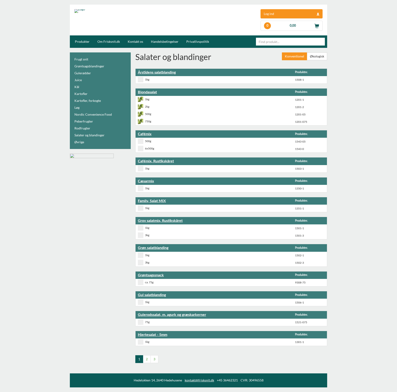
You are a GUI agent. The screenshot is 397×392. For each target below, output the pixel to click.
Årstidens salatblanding (157, 72)
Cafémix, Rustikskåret (156, 161)
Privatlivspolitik (197, 41)
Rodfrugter (82, 128)
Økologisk (317, 56)
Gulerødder (82, 73)
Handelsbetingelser (165, 41)
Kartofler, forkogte (87, 101)
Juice (78, 80)
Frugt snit (81, 59)
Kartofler (81, 94)
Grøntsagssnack (151, 275)
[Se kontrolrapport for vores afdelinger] (92, 160)
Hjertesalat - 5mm (152, 335)
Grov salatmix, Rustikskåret (160, 221)
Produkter (82, 41)
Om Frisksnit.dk (108, 41)
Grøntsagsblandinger (89, 66)
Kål (76, 87)
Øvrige (79, 142)
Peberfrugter (83, 121)
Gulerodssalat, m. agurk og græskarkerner (172, 315)
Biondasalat (147, 92)
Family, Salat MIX (152, 201)
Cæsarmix (146, 181)
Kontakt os (135, 41)
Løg (76, 107)
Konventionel (294, 56)
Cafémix (144, 134)
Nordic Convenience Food (93, 114)
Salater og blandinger (89, 135)
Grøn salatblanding (153, 248)
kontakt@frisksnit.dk (199, 380)
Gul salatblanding (152, 295)
